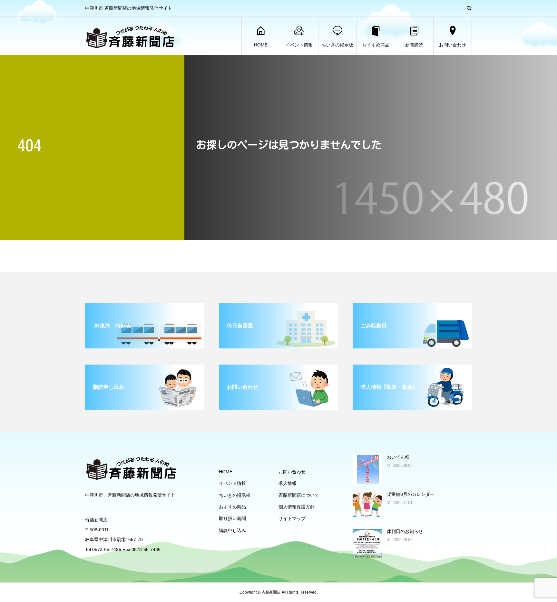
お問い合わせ (452, 44)
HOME (261, 44)
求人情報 (287, 483)
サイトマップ (292, 518)
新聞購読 (414, 44)
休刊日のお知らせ (405, 531)
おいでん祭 (398, 457)
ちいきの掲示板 (337, 44)
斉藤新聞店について (298, 495)
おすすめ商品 (375, 44)
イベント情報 (299, 44)
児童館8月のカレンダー (411, 494)
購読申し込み (232, 530)
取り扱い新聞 (232, 518)
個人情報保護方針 (296, 506)
